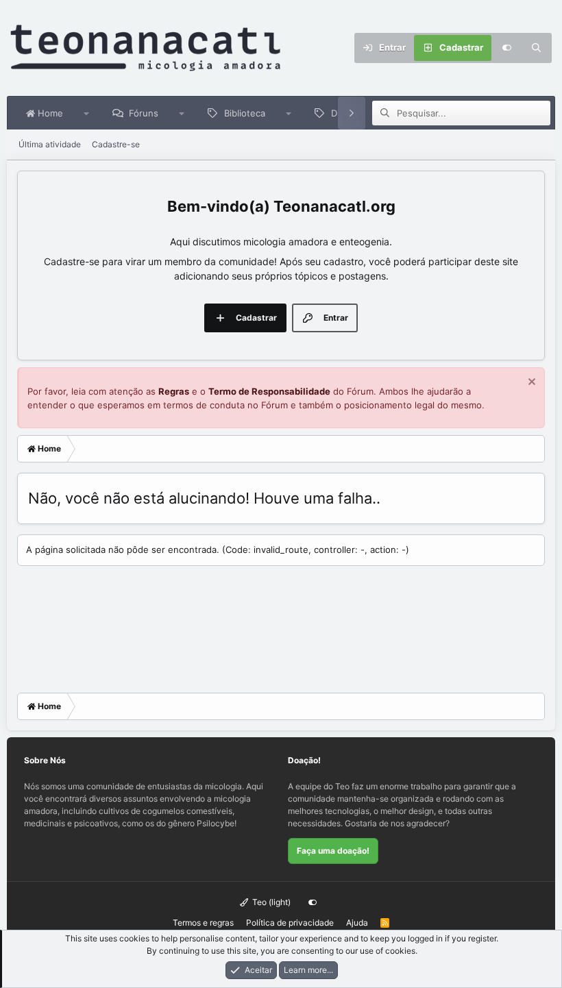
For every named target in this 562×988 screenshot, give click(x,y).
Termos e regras (203, 922)
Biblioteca (244, 113)
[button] (87, 113)
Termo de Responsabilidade (269, 391)
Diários (345, 113)
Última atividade (50, 144)
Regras (173, 391)
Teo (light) (270, 902)
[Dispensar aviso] (530, 383)
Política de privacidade (290, 922)
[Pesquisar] (537, 48)
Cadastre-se (116, 144)
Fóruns (143, 113)
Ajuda (357, 922)
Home (49, 113)
